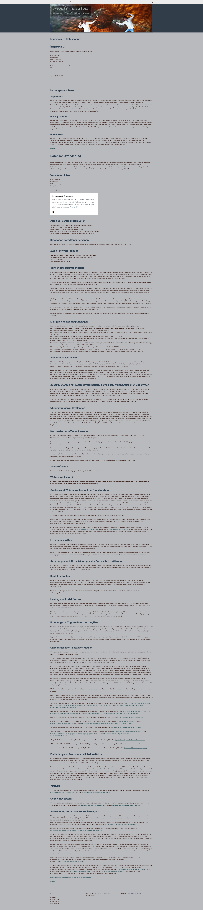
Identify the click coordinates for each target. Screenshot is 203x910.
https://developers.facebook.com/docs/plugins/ (122, 824)
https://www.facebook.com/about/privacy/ (137, 703)
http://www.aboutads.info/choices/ (87, 529)
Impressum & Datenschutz (135, 893)
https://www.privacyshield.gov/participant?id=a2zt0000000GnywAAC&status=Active (76, 830)
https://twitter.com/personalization (60, 723)
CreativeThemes (90, 895)
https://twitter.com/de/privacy (126, 721)
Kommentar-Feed (55, 901)
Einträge (69, 2)
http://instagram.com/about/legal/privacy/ (130, 717)
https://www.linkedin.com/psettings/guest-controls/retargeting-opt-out (71, 734)
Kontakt (86, 2)
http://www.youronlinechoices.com (96, 705)
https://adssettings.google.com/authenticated (64, 713)
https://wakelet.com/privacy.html (131, 744)
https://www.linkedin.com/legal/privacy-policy (126, 731)
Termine (92, 2)
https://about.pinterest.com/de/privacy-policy (127, 727)
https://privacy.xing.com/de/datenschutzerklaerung (130, 740)
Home (51, 2)
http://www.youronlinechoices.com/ (120, 529)
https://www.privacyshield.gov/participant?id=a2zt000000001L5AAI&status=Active (113, 713)
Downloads (78, 2)
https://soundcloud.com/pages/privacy (135, 748)
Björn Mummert (59, 2)
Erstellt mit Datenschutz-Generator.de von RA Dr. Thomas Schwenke (71, 877)
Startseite (53, 148)
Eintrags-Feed (54, 899)
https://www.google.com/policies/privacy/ (62, 792)
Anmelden (53, 897)
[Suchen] (152, 2)
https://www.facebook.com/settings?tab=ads (69, 705)
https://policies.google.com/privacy (134, 711)
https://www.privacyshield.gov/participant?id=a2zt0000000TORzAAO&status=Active (106, 723)
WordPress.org (54, 903)
